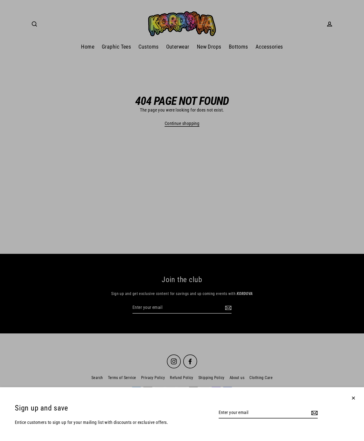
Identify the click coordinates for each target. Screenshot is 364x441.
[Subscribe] (314, 413)
